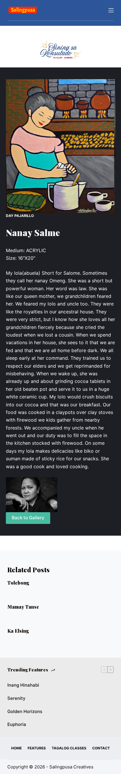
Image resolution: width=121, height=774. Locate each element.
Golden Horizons (24, 711)
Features (37, 748)
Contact (101, 748)
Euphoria (16, 724)
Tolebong (18, 583)
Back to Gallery (28, 517)
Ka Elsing (18, 631)
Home (16, 748)
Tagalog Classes (69, 748)
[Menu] (111, 10)
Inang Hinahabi (23, 685)
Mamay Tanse (23, 607)
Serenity (16, 698)
